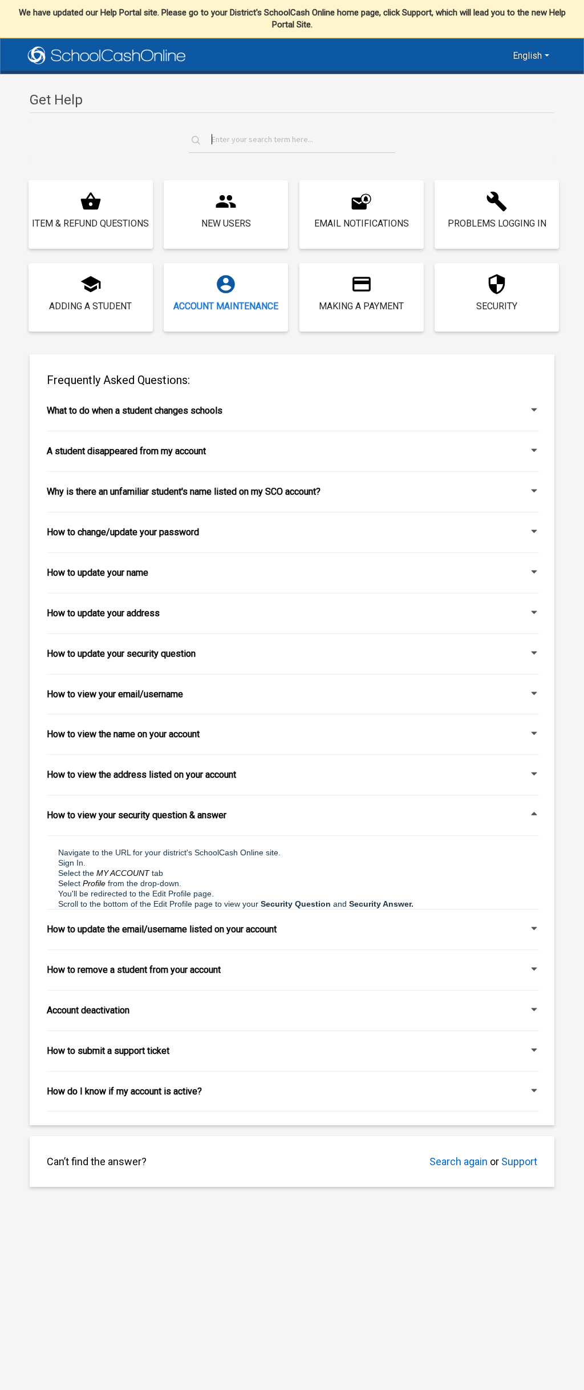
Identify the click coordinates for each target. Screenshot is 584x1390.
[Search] (199, 142)
